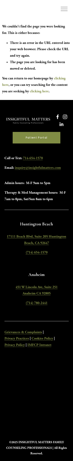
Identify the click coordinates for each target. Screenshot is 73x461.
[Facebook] (57, 116)
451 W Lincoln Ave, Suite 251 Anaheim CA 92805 (37, 290)
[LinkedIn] (61, 124)
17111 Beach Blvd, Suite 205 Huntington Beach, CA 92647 (36, 239)
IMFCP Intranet (39, 345)
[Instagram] (65, 116)
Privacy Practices (16, 338)
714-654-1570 (33, 158)
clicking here (39, 91)
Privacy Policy (14, 345)
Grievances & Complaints (23, 332)
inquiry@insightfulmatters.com (38, 168)
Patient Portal (36, 138)
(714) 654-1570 (36, 252)
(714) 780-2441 (36, 303)
